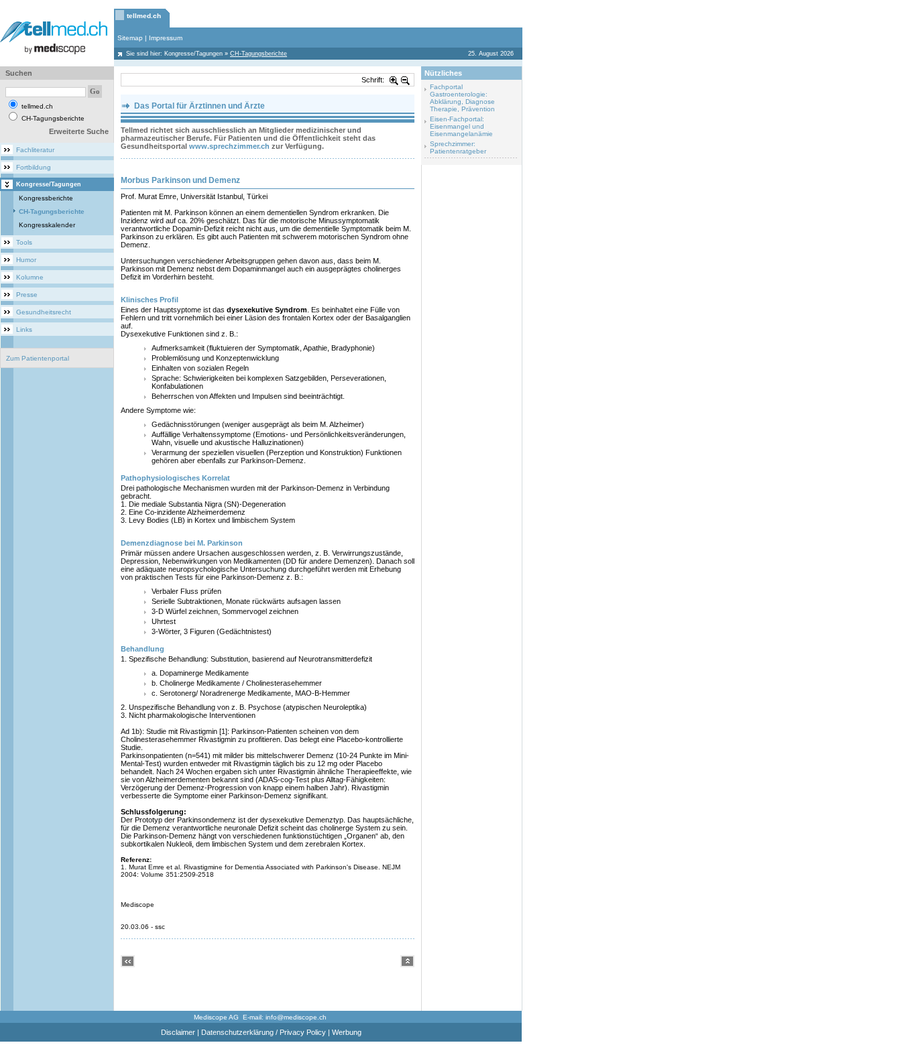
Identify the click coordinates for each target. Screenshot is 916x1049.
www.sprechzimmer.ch (229, 146)
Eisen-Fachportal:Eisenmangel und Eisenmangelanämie (461, 126)
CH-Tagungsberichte (51, 211)
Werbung (346, 1032)
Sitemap (130, 38)
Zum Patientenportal (37, 358)
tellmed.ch (144, 15)
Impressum (165, 38)
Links (24, 329)
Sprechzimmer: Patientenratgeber (458, 147)
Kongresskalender (47, 225)
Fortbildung (33, 167)
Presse (27, 294)
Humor (26, 259)
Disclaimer (178, 1032)
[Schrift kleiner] (405, 79)
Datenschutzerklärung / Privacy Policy (263, 1032)
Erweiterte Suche (79, 131)
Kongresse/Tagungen (193, 53)
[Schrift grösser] (394, 79)
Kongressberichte (46, 198)
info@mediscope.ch (296, 1017)
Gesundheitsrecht (43, 312)
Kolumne (30, 277)
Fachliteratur (35, 149)
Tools (24, 242)
